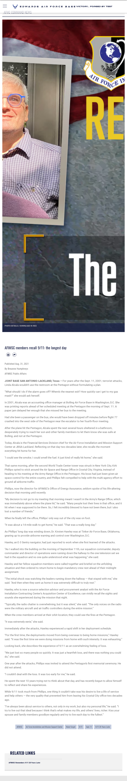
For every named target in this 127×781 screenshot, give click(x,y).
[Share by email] (14, 355)
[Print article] (8, 355)
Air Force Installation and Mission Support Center (44, 726)
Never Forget (70, 726)
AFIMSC (19, 726)
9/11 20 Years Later (102, 726)
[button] (5, 6)
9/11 (80, 726)
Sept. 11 (89, 726)
